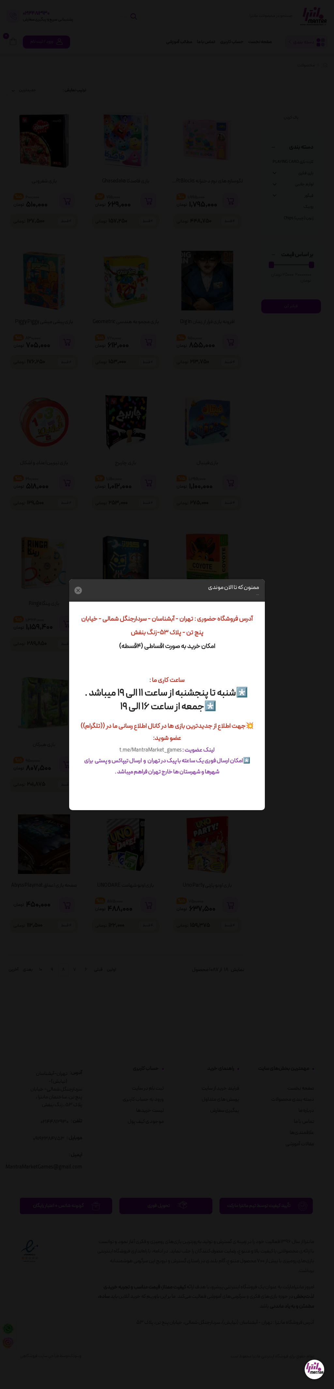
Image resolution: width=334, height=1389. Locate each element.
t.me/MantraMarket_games (150, 750)
